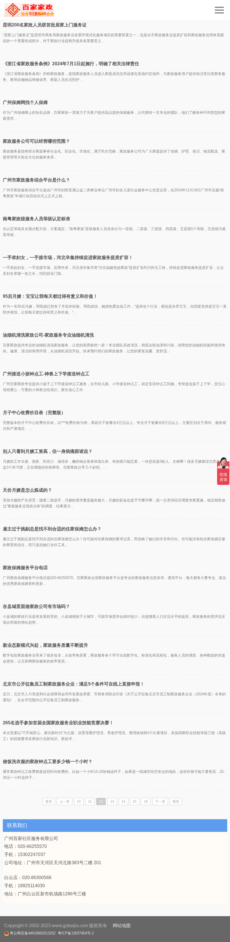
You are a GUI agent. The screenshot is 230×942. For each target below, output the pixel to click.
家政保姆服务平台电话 (25, 567)
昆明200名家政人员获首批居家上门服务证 (45, 24)
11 (90, 801)
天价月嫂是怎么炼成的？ (27, 490)
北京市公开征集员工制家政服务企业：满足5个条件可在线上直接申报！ (73, 684)
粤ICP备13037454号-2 (76, 933)
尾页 (176, 801)
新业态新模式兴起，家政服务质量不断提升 (45, 645)
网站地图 (122, 925)
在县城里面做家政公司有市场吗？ (36, 606)
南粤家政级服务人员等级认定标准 (36, 218)
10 (79, 801)
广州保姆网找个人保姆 (25, 102)
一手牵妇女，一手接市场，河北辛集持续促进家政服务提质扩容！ (68, 257)
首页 (48, 801)
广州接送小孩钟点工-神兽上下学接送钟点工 (46, 373)
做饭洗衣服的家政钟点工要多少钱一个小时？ (48, 761)
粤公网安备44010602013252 (33, 933)
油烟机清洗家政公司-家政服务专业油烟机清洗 (48, 335)
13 (112, 801)
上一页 (64, 801)
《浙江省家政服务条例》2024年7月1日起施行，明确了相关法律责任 (71, 63)
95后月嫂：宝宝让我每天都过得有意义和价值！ (50, 296)
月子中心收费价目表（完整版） (34, 412)
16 (146, 801)
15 (135, 801)
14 (123, 801)
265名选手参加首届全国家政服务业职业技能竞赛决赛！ (58, 722)
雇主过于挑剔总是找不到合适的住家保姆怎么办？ (52, 528)
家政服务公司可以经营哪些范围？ (36, 141)
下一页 (160, 801)
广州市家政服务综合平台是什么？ (36, 180)
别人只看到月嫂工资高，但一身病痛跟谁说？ (48, 451)
